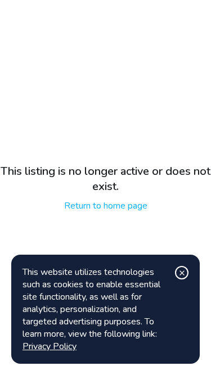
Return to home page (105, 206)
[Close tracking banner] (181, 272)
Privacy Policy (50, 346)
